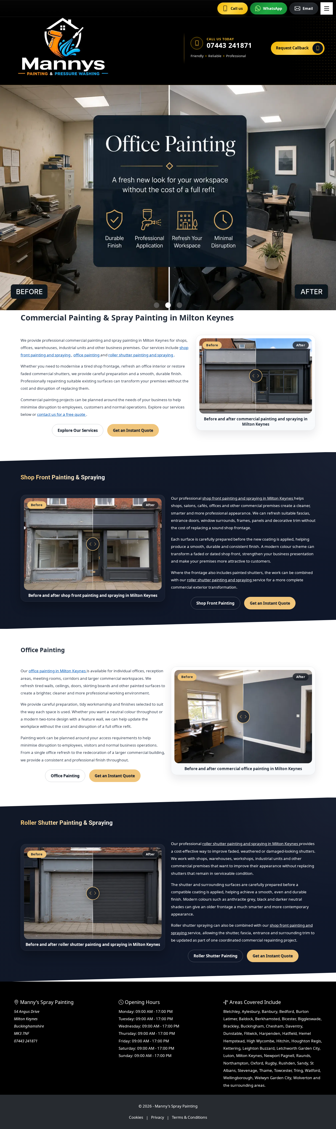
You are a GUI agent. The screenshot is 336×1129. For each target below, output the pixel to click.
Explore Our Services (78, 430)
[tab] (156, 305)
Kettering (231, 1048)
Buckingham (252, 1026)
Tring (298, 1070)
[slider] (255, 375)
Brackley (231, 1026)
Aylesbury (251, 1011)
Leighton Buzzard (259, 1048)
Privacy (157, 1117)
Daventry (293, 1026)
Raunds (303, 1055)
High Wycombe (260, 1041)
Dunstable (232, 1033)
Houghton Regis (306, 1041)
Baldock (246, 1018)
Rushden (287, 1063)
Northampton (235, 1063)
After (300, 345)
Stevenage (247, 1070)
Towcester (283, 1070)
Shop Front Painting (215, 603)
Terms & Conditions (189, 1117)
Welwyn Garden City (273, 1077)
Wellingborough (238, 1077)
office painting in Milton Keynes (58, 670)
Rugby (271, 1063)
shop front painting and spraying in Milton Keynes (248, 498)
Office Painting (65, 775)
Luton (228, 1055)
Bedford (286, 1011)
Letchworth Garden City (298, 1048)
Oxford (257, 1063)
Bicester (289, 1018)
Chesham (274, 1026)
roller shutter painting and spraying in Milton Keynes (250, 843)
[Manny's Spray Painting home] (84, 48)
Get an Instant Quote (133, 430)
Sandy (302, 1063)
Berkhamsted (267, 1018)
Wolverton (302, 1077)
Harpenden (269, 1033)
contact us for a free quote (61, 414)
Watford (312, 1070)
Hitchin (282, 1041)
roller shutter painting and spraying (141, 355)
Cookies (136, 1117)
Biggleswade (309, 1018)
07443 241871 (229, 45)
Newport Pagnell (279, 1055)
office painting (86, 355)
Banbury (269, 1011)
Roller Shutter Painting (215, 955)
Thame (265, 1070)
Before (212, 345)
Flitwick (250, 1033)
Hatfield (289, 1033)
